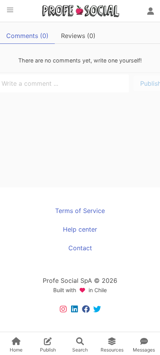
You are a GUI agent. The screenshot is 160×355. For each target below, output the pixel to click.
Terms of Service (80, 211)
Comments (27, 36)
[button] (10, 10)
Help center (80, 229)
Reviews (78, 36)
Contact (80, 248)
